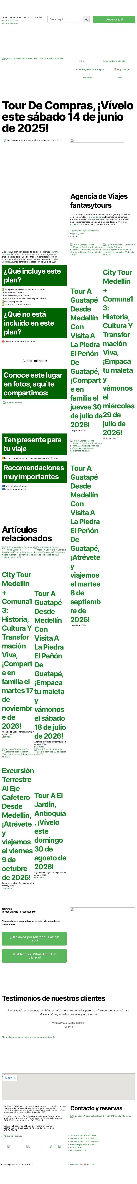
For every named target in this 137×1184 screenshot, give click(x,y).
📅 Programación (122, 69)
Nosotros (87, 77)
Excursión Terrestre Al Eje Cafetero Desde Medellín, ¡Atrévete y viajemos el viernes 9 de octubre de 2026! (18, 824)
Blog (120, 77)
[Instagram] (93, 1125)
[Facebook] (74, 1125)
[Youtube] (84, 1125)
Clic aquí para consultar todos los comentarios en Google (28, 1037)
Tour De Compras (96, 217)
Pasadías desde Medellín (114, 61)
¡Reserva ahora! (34, 354)
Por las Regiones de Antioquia (90, 69)
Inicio (81, 61)
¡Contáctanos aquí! (34, 515)
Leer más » (7, 737)
